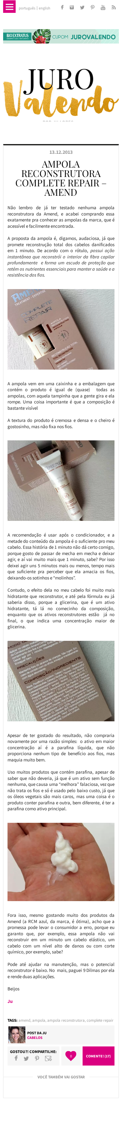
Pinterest (37, 1058)
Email (48, 1058)
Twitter (26, 1058)
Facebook (16, 1058)
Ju (44, 1032)
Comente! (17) (98, 1056)
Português (27, 8)
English (44, 8)
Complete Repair (100, 1020)
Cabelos (35, 1037)
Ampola (38, 1020)
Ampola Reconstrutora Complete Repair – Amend (61, 178)
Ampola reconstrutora (66, 1020)
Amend (24, 1020)
